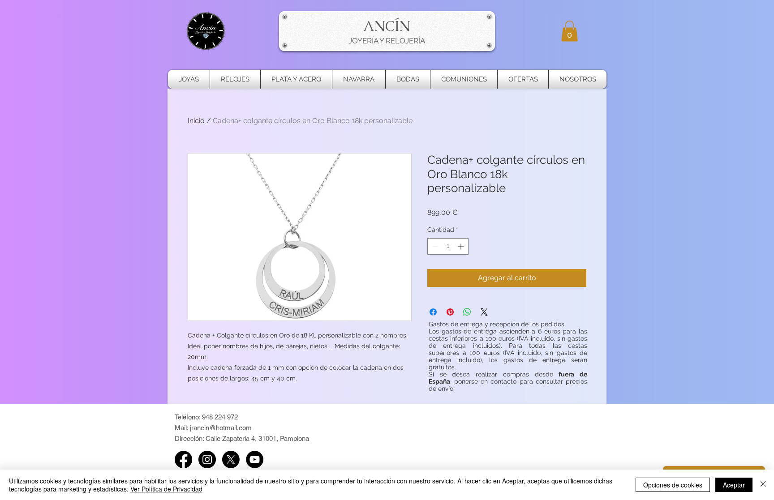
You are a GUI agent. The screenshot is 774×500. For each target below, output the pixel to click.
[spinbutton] (448, 246)
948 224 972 (220, 417)
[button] (569, 31)
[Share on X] (484, 312)
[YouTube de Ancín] (254, 459)
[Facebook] (183, 459)
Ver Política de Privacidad (166, 488)
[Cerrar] (763, 485)
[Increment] (461, 246)
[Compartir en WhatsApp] (467, 312)
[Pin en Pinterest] (450, 312)
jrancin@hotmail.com (221, 428)
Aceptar (734, 484)
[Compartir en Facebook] (433, 312)
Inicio (196, 120)
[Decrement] (434, 246)
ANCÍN (386, 26)
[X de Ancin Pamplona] (231, 459)
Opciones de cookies (672, 484)
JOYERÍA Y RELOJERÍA (386, 40)
